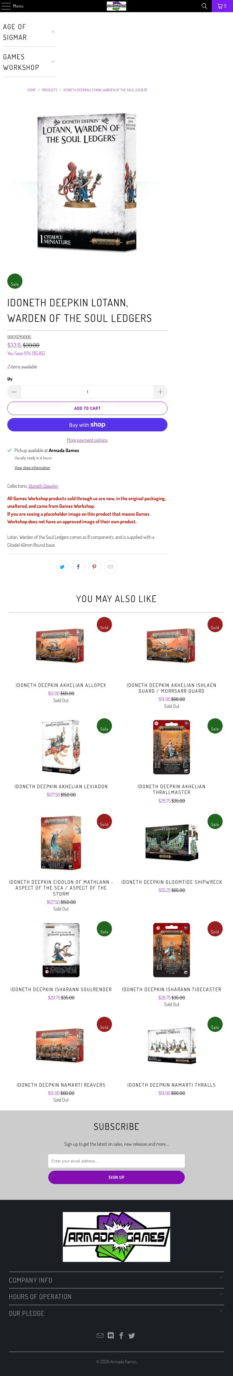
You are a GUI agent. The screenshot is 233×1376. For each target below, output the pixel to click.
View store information (32, 467)
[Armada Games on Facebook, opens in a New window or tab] (121, 1336)
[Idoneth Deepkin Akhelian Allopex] (61, 645)
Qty (9, 378)
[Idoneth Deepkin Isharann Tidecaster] (172, 950)
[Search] (204, 6)
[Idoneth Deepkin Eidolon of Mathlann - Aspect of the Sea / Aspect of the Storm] (61, 842)
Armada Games (123, 1361)
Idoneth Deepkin (43, 486)
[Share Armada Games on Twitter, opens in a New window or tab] (62, 566)
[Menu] (3, 6)
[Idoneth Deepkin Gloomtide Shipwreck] (172, 842)
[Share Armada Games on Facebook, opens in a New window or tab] (78, 566)
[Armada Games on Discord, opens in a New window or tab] (111, 1336)
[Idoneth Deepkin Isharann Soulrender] (61, 950)
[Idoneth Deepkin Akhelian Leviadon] (61, 747)
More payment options (87, 440)
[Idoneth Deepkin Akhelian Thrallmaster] (172, 747)
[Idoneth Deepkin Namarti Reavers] (61, 1045)
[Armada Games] (116, 6)
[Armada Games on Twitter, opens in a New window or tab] (132, 1336)
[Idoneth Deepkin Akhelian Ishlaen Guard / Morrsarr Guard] (172, 645)
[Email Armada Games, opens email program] (100, 1336)
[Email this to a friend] (110, 566)
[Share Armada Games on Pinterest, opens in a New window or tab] (94, 566)
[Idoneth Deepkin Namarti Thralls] (172, 1045)
